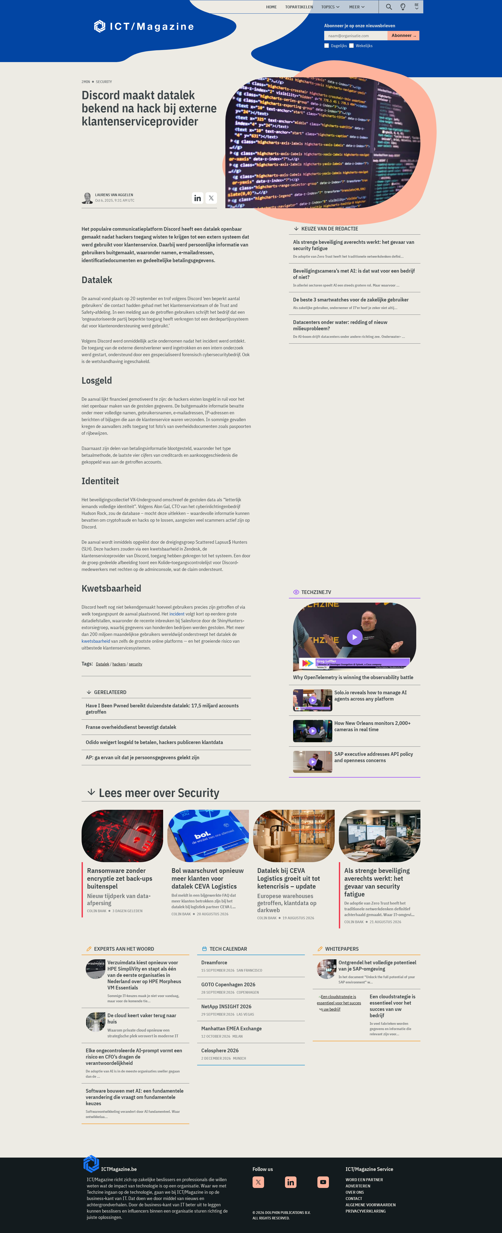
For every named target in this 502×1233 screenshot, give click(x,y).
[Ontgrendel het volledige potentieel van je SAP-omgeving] (326, 972)
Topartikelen (299, 6)
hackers (119, 664)
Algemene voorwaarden (371, 1204)
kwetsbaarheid (96, 641)
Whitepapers (342, 948)
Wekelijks (364, 45)
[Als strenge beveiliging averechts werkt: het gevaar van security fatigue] (379, 836)
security (135, 664)
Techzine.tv (316, 592)
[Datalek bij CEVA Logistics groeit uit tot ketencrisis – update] (294, 836)
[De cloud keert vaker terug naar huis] (95, 1025)
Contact (354, 1198)
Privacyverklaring (366, 1211)
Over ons (355, 1192)
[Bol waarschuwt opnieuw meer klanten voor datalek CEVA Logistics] (208, 836)
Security (104, 81)
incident (177, 614)
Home (271, 6)
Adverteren (358, 1185)
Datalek (102, 664)
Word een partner (364, 1179)
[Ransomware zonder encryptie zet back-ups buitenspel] (122, 836)
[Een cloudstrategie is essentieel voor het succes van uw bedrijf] (342, 1015)
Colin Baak (96, 911)
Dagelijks (339, 45)
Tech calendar (228, 948)
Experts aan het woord (124, 948)
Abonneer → (404, 35)
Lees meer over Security (159, 792)
